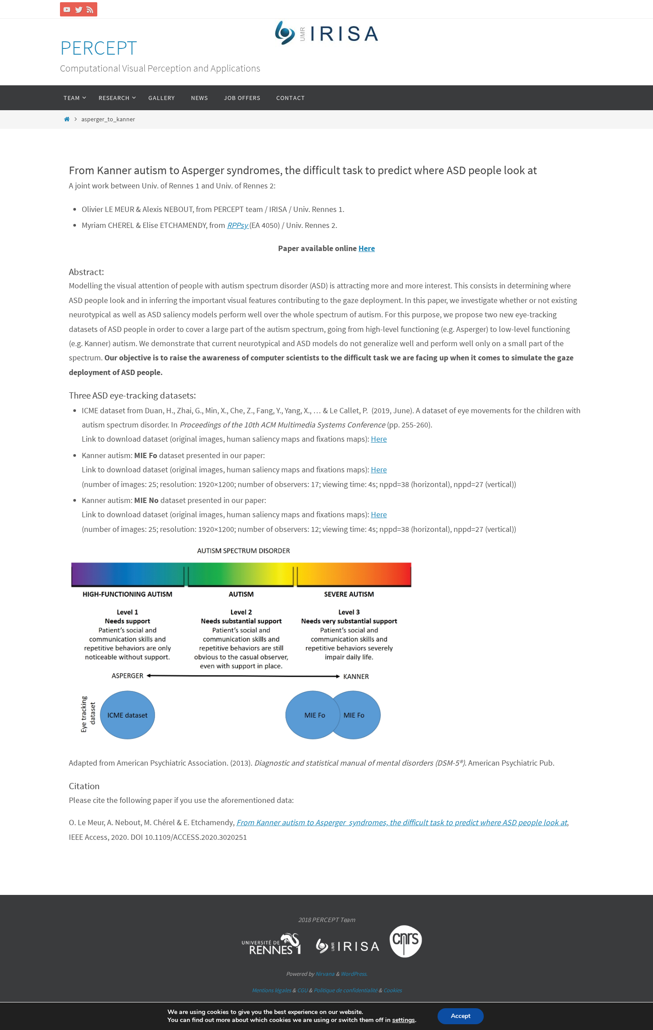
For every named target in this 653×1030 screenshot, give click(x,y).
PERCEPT (98, 47)
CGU (302, 990)
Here (366, 248)
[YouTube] (67, 9)
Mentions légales (271, 990)
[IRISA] (348, 955)
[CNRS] (405, 955)
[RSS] (90, 9)
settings (403, 1020)
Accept (460, 1016)
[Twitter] (79, 9)
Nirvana (324, 974)
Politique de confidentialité (345, 990)
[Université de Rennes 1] (272, 955)
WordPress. (354, 974)
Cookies (392, 990)
